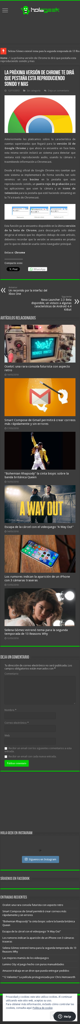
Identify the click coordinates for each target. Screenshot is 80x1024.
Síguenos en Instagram (42, 859)
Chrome (20, 252)
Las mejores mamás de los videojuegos (29, 51)
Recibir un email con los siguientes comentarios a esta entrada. (38, 750)
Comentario (11, 673)
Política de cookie (43, 1008)
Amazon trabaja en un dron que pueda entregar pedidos (35, 970)
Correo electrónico (17, 722)
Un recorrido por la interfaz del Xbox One (28, 290)
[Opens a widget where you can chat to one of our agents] (64, 1017)
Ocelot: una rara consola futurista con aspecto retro (32, 905)
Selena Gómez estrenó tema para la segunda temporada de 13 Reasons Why (36, 632)
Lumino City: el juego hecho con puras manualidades (33, 964)
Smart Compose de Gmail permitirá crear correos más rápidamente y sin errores (40, 422)
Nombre (10, 710)
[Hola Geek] (40, 10)
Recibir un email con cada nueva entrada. (32, 756)
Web (7, 735)
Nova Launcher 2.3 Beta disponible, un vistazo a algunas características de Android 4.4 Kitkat (51, 303)
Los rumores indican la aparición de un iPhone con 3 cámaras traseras (37, 578)
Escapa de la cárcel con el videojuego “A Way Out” (39, 527)
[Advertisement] (40, 29)
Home (3, 58)
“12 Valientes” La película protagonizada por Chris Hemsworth (38, 977)
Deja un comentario (58, 90)
